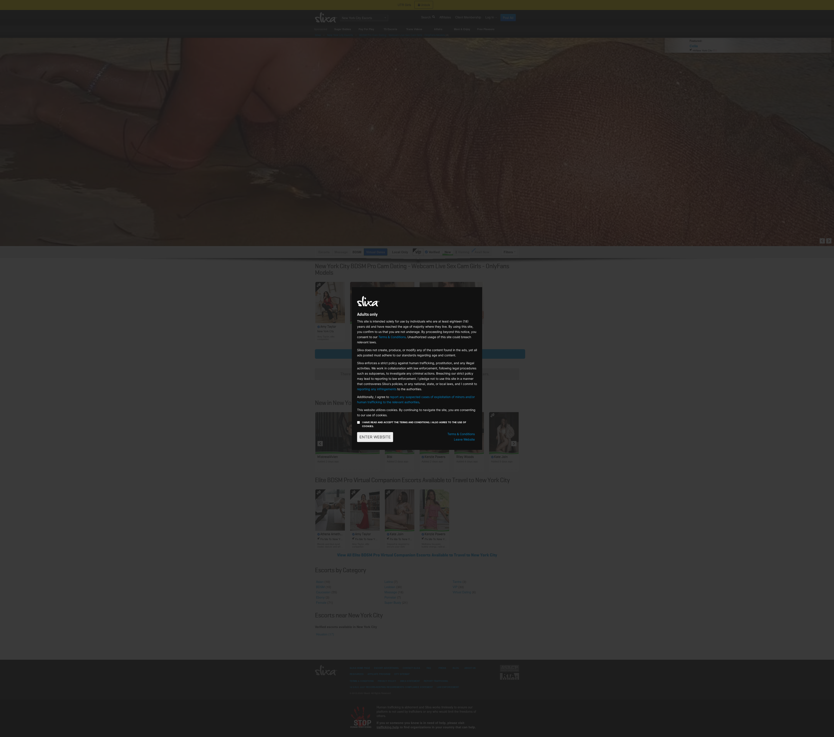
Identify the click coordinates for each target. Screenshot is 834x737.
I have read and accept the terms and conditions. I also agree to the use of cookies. (414, 424)
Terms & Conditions (392, 337)
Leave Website (464, 439)
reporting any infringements (376, 389)
